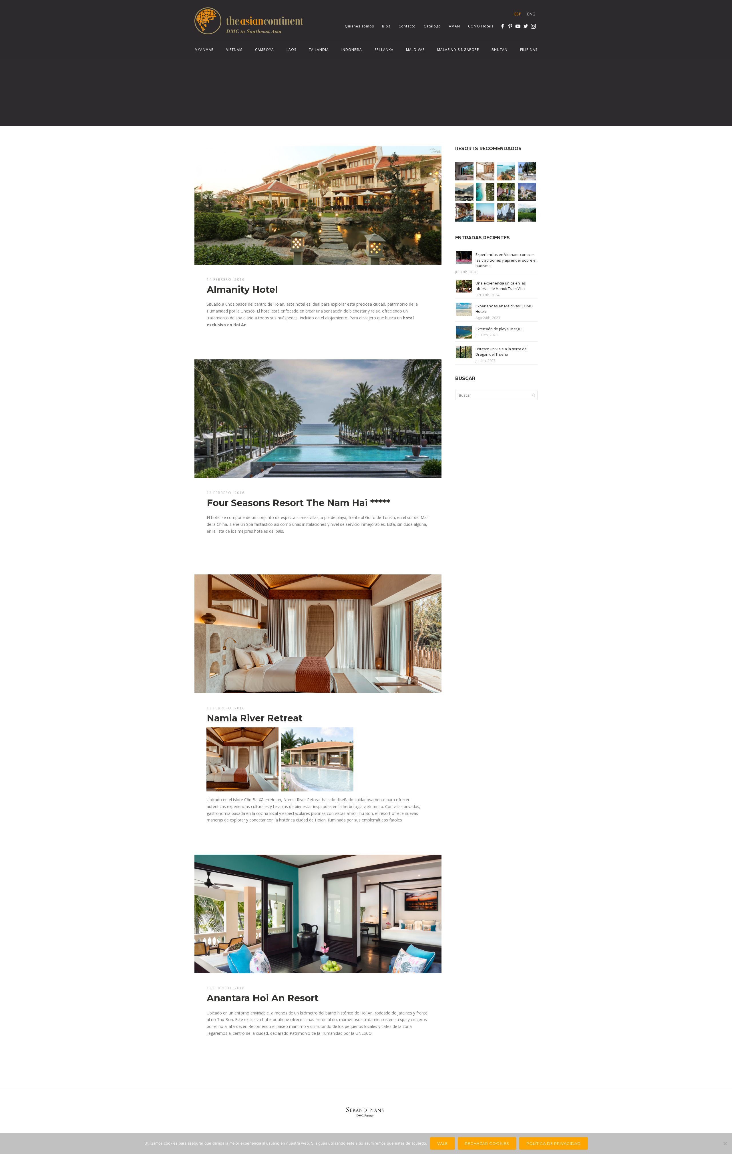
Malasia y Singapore (458, 49)
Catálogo (432, 26)
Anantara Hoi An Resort (263, 998)
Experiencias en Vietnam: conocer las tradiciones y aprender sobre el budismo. (506, 260)
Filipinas (528, 49)
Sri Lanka (384, 49)
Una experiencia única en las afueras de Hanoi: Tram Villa (501, 285)
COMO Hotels (481, 26)
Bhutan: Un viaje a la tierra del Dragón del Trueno (502, 351)
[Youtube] (518, 26)
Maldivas (415, 49)
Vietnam (234, 49)
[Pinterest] (510, 26)
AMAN (454, 26)
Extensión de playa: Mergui (499, 328)
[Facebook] (502, 26)
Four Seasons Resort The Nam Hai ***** (298, 502)
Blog (386, 26)
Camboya (264, 49)
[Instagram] (533, 26)
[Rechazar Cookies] (725, 1143)
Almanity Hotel (242, 289)
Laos (291, 49)
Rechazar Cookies (487, 1143)
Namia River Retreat (255, 718)
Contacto (407, 26)
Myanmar (204, 49)
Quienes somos (359, 26)
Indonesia (351, 49)
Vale (442, 1143)
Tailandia (319, 49)
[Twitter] (525, 26)
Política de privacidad (553, 1143)
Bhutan (500, 49)
